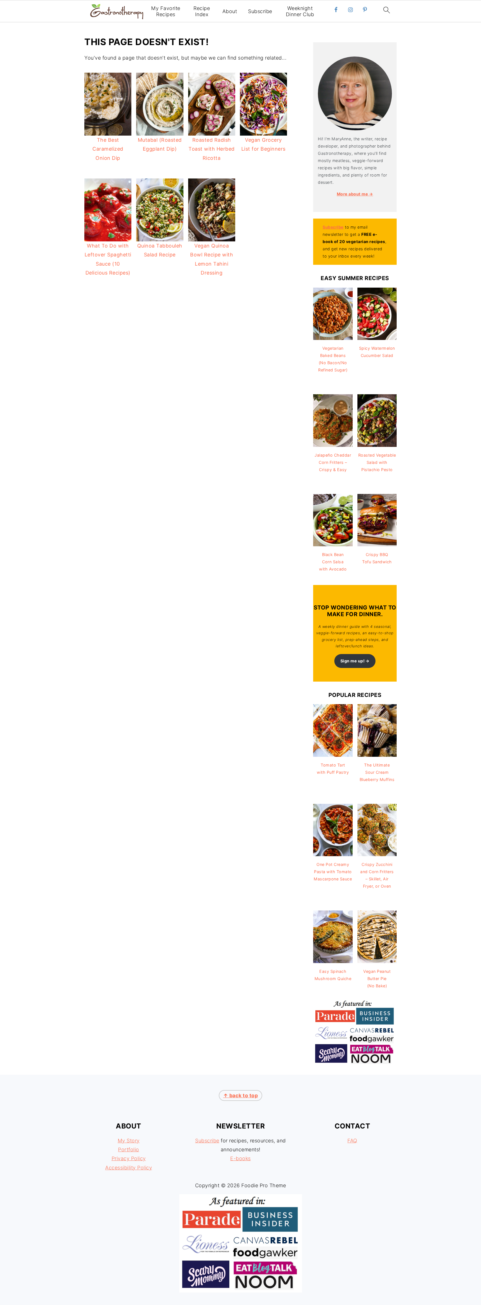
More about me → (355, 194)
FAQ (352, 1141)
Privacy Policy (129, 1158)
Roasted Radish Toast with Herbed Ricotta (211, 149)
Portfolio (128, 1149)
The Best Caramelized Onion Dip (107, 149)
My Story (129, 1141)
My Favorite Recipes (165, 11)
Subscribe (260, 11)
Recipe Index (201, 11)
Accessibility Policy (128, 1168)
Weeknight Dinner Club (300, 11)
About (229, 11)
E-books (240, 1158)
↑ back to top (240, 1095)
